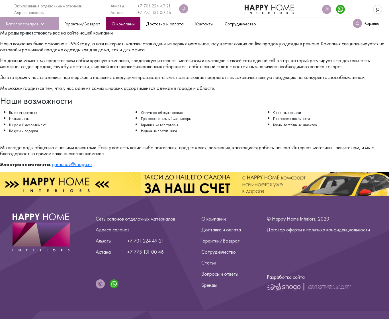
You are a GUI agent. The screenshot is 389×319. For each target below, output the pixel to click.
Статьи (208, 262)
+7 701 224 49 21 (154, 6)
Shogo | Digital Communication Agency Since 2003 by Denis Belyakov (309, 286)
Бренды (209, 285)
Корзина (372, 23)
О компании (213, 218)
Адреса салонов (29, 12)
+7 (140, 12)
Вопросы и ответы (219, 273)
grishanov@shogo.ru (72, 164)
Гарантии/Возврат (220, 240)
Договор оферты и (318, 229)
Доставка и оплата (221, 229)
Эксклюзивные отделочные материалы (48, 6)
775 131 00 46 (157, 12)
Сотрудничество (218, 252)
